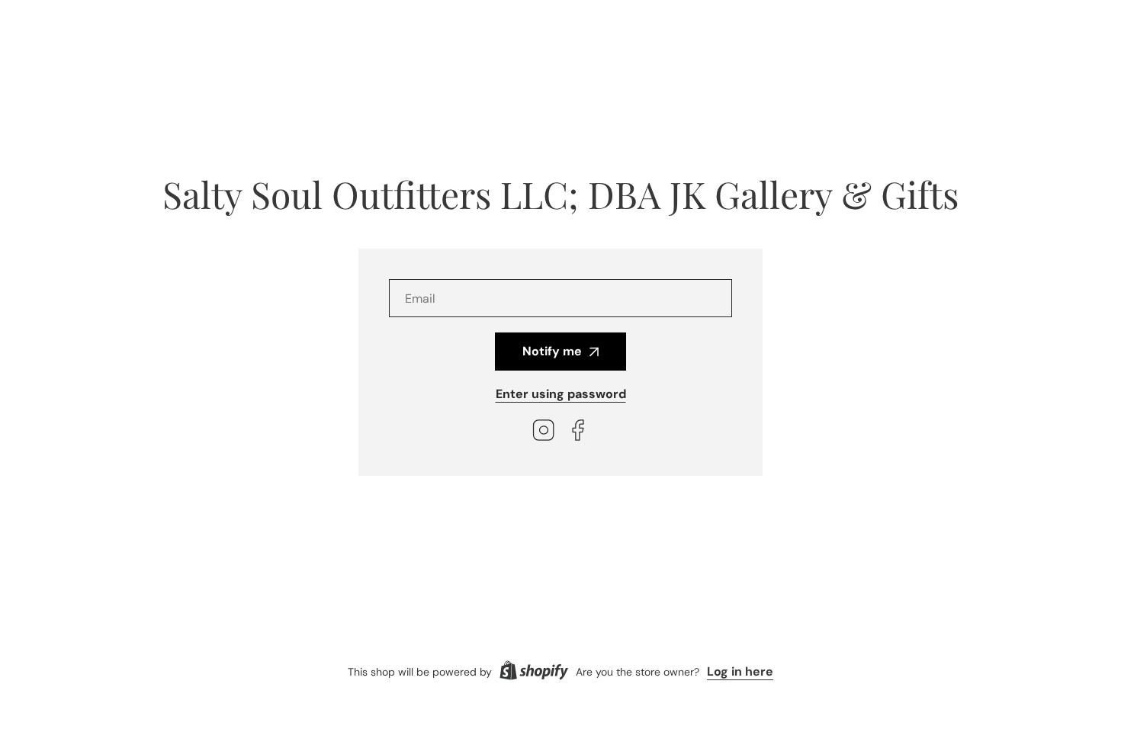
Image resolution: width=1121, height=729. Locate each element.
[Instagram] (543, 432)
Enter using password (561, 394)
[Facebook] (578, 432)
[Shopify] (533, 671)
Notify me (552, 351)
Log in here (740, 671)
